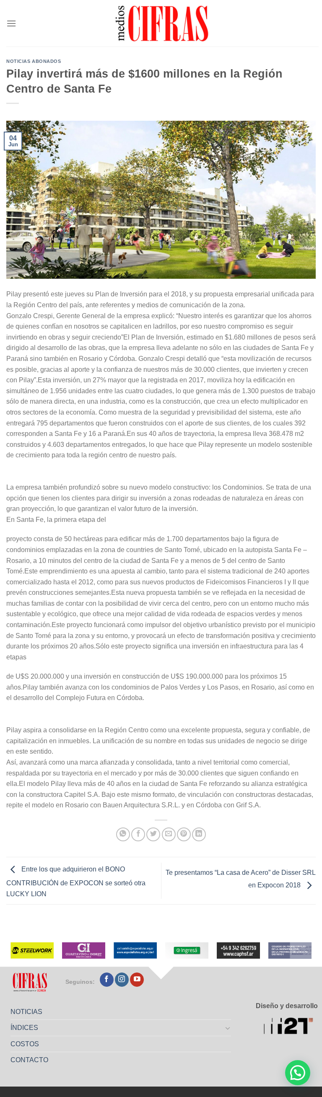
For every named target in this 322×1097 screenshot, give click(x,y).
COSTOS (24, 1044)
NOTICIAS (26, 1011)
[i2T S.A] (291, 1026)
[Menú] (11, 23)
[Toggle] (228, 1028)
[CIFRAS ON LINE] (162, 23)
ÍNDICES (24, 1027)
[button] (297, 1072)
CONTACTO (29, 1059)
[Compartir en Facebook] (138, 834)
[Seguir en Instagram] (122, 980)
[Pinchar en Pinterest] (184, 834)
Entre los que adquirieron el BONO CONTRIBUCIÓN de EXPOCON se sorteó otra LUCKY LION (75, 882)
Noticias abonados (33, 61)
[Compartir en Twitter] (153, 834)
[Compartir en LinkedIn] (199, 834)
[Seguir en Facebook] (107, 980)
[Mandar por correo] (169, 834)
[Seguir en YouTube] (137, 980)
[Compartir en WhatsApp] (123, 834)
